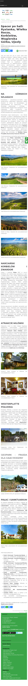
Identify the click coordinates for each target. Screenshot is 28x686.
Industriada (5, 657)
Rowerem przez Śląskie (8, 667)
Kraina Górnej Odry (7, 676)
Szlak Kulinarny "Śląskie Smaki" (10, 650)
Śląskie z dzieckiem (7, 662)
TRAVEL (3, 5)
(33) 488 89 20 (7, 621)
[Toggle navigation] (22, 6)
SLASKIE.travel (6, 645)
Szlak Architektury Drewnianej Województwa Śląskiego (13, 655)
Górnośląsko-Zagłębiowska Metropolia (11, 678)
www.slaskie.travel (5, 372)
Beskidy (5, 671)
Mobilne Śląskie (6, 627)
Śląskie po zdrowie (7, 664)
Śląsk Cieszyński (6, 673)
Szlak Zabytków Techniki (8, 653)
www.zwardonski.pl (17, 597)
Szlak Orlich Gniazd (7, 651)
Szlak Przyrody (6, 660)
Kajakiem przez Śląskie (8, 668)
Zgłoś (25, 610)
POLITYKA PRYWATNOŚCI (8, 635)
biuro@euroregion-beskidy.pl (8, 623)
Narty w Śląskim (6, 665)
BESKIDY (2, 1)
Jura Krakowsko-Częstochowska (10, 674)
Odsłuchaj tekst (23, 50)
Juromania (5, 659)
